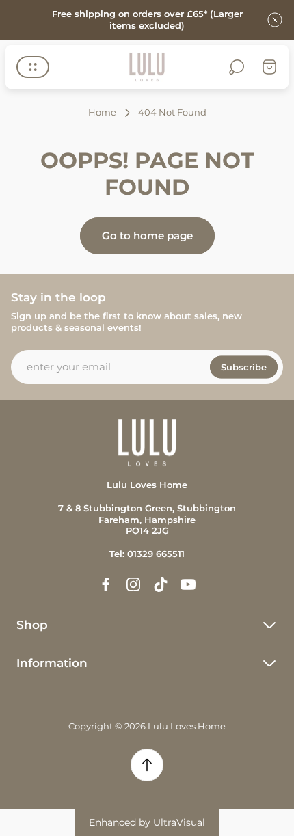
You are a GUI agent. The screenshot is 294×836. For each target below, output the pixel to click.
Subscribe (244, 366)
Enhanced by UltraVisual (147, 822)
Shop (32, 625)
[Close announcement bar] (275, 20)
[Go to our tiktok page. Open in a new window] (160, 584)
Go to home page (147, 235)
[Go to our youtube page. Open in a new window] (188, 584)
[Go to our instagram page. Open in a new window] (133, 584)
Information (52, 663)
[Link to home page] (147, 442)
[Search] (237, 67)
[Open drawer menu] (32, 67)
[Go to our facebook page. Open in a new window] (106, 584)
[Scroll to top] (147, 765)
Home (102, 112)
